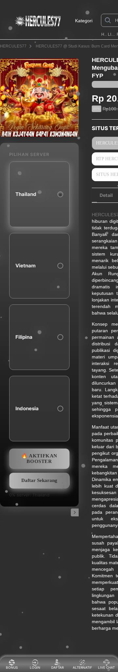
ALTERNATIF (82, 667)
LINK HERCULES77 (111, 34)
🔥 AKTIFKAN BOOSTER (39, 458)
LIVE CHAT (106, 667)
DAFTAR (59, 667)
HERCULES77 (104, 34)
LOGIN (35, 667)
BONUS (12, 667)
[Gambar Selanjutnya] (75, 512)
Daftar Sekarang (39, 480)
